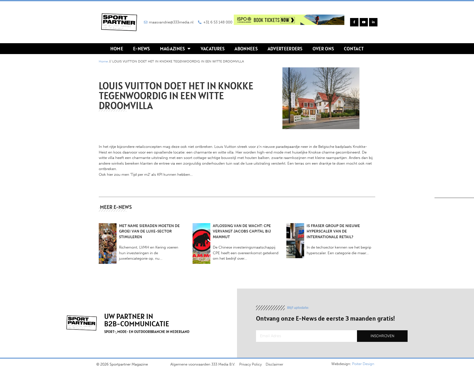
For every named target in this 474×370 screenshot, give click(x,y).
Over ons (323, 48)
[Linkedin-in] (373, 22)
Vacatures (213, 48)
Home (116, 48)
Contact (354, 48)
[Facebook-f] (354, 22)
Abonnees (246, 48)
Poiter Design (363, 364)
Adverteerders (285, 48)
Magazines (172, 48)
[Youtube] (364, 22)
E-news (141, 48)
